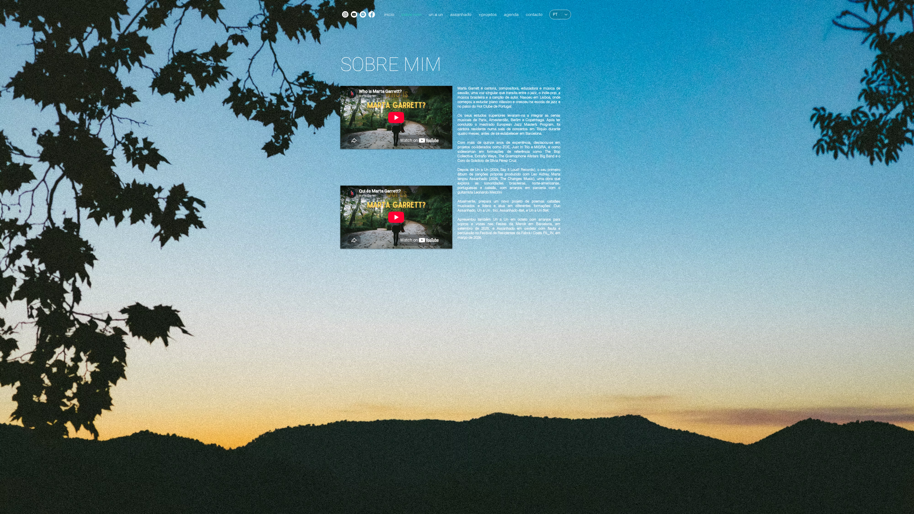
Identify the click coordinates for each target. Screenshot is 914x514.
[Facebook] (371, 14)
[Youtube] (354, 14)
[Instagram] (345, 14)
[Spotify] (363, 14)
